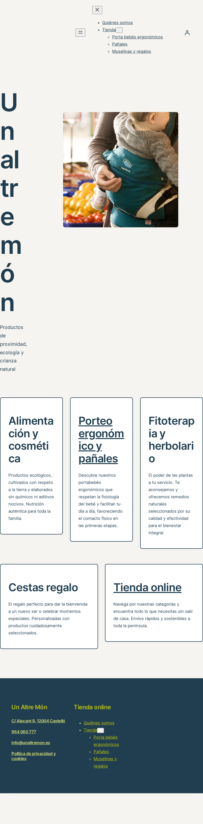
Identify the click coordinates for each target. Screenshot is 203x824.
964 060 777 (23, 731)
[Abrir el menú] (80, 33)
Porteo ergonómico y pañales (101, 439)
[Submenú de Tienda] (119, 30)
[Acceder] (187, 33)
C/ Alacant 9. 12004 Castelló (38, 720)
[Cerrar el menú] (97, 10)
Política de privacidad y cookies (33, 756)
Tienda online (147, 587)
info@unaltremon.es (30, 742)
